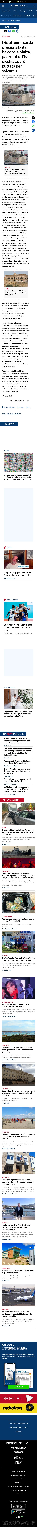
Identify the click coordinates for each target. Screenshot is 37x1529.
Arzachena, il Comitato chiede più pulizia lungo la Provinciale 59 (17, 762)
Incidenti (27, 16)
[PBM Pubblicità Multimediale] (18, 1462)
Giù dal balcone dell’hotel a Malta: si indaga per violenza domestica (15, 293)
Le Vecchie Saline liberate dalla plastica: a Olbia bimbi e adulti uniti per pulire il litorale (18, 1136)
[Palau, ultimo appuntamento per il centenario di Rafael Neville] (18, 988)
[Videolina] (18, 1398)
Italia (30, 11)
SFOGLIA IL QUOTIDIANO (11, 21)
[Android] (18, 1511)
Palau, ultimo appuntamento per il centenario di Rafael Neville (17, 780)
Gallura (10, 26)
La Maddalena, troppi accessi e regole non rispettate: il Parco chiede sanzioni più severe (16, 789)
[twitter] (3, 2)
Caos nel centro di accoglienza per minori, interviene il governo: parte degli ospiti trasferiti (18, 1093)
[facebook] (6, 2)
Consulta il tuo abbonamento (18, 1420)
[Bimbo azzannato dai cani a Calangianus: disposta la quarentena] (18, 1254)
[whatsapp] (9, 2)
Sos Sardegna (17, 16)
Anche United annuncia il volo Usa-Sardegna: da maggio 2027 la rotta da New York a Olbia (17, 1314)
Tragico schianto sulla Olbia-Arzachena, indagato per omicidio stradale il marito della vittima (17, 740)
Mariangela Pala (8, 776)
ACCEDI (32, 2)
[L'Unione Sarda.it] (18, 6)
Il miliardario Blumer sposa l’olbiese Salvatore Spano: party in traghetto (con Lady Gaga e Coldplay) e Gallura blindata (18, 752)
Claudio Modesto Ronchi (11, 766)
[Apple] (18, 1506)
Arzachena (20, 407)
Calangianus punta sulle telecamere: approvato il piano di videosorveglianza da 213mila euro (18, 1182)
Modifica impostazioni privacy (18, 1486)
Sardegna (23, 11)
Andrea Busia (8, 745)
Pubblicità (18, 1479)
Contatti (18, 1482)
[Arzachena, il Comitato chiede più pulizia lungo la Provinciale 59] (18, 902)
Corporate (18, 1494)
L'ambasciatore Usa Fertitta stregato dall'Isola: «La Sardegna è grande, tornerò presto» (17, 1227)
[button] (5, 31)
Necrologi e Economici (18, 1475)
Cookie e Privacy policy (18, 1471)
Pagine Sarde (18, 1435)
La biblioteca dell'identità (18, 1427)
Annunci (18, 1431)
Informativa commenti (18, 1490)
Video (15, 11)
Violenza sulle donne (14, 414)
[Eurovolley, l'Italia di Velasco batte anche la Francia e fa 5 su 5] (18, 611)
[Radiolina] (18, 1408)
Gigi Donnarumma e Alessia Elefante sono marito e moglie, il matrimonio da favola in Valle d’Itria (18, 714)
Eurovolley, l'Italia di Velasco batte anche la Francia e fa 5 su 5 (18, 627)
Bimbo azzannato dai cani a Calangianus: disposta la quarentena (18, 1271)
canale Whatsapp (28, 113)
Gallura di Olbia (9, 407)
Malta (28, 407)
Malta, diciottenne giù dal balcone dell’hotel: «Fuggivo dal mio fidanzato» (15, 171)
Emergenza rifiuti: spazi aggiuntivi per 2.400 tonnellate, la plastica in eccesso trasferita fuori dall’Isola (17, 477)
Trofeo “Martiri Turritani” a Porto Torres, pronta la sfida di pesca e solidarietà (17, 771)
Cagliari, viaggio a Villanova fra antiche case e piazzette (17, 573)
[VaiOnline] (18, 1458)
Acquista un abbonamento (18, 1423)
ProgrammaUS (6, 11)
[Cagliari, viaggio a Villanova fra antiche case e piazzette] (18, 559)
